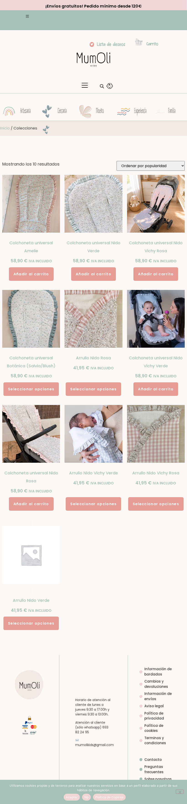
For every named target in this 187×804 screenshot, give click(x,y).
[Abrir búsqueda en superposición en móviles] (101, 86)
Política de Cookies (109, 797)
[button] (27, 17)
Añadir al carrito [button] (31, 274)
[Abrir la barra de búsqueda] (102, 86)
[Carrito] (139, 41)
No (86, 797)
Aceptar (72, 797)
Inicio (5, 128)
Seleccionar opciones (31, 389)
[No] (180, 792)
